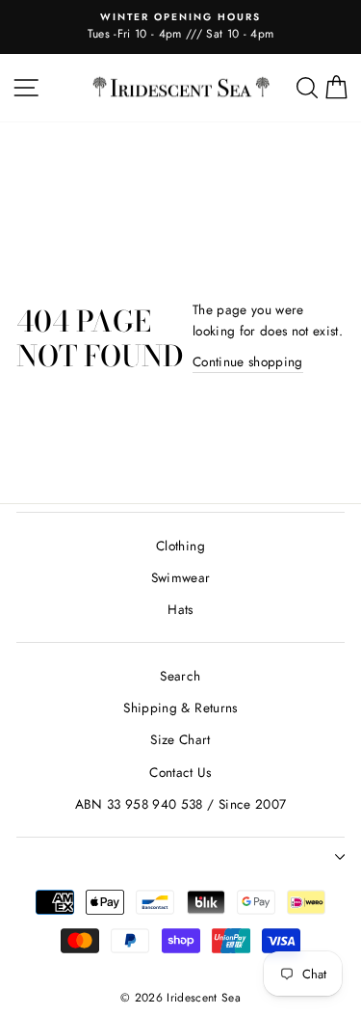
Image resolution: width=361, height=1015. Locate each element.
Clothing (180, 545)
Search (180, 675)
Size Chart (180, 739)
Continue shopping (248, 361)
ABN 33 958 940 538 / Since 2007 (181, 804)
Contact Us (180, 772)
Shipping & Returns (180, 707)
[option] (180, 27)
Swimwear (181, 577)
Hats (180, 609)
